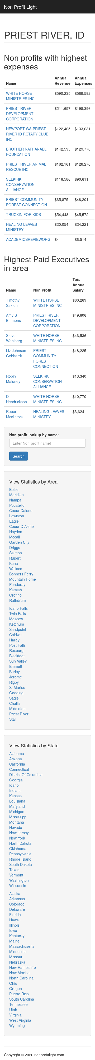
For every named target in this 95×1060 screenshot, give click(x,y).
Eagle (14, 521)
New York (17, 838)
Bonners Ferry (21, 573)
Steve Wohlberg (14, 338)
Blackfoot (17, 655)
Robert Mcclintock (14, 414)
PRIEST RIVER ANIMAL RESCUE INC (26, 166)
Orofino (15, 595)
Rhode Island (20, 859)
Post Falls (17, 645)
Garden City (19, 542)
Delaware (17, 909)
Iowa (13, 930)
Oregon (15, 988)
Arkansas (17, 898)
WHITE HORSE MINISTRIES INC (20, 96)
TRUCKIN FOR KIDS (23, 214)
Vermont (16, 875)
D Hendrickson (16, 399)
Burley (14, 671)
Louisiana (17, 801)
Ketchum (16, 624)
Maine (14, 941)
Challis (14, 703)
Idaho (14, 785)
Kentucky (17, 935)
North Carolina (21, 978)
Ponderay (17, 584)
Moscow (16, 618)
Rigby (14, 682)
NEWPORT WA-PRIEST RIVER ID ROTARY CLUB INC (27, 134)
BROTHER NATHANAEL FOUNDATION (26, 151)
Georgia (16, 779)
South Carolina (21, 999)
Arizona (15, 758)
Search (19, 456)
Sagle (14, 698)
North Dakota (20, 843)
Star (12, 719)
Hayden (15, 531)
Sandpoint (17, 629)
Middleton (17, 708)
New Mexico (19, 972)
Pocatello (17, 505)
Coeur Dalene (20, 510)
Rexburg (16, 650)
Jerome (15, 676)
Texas (14, 869)
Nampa (15, 500)
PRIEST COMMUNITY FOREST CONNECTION (26, 202)
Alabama (16, 753)
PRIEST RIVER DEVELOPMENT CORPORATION (20, 113)
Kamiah (15, 589)
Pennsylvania (20, 853)
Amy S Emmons (13, 317)
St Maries (17, 687)
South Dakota (20, 864)
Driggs (14, 547)
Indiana (15, 790)
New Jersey (19, 832)
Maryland (17, 806)
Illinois (14, 925)
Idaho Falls (18, 608)
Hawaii (14, 919)
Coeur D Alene (21, 526)
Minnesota (18, 951)
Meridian (16, 494)
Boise (13, 489)
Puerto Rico (19, 993)
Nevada (15, 827)
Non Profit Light (20, 6)
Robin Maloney (13, 378)
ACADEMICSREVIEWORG (28, 239)
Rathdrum (17, 600)
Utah (13, 1009)
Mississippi (18, 816)
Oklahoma (17, 848)
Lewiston (16, 515)
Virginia (15, 1014)
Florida (15, 914)
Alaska (14, 893)
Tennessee (18, 1004)
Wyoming (17, 1025)
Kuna (13, 563)
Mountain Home (22, 579)
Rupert (15, 558)
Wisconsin (17, 885)
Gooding (16, 692)
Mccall (14, 537)
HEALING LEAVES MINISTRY (21, 227)
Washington (19, 880)
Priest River (18, 713)
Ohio (13, 983)
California (17, 764)
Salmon (15, 552)
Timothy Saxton (13, 302)
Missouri (16, 956)
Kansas (15, 795)
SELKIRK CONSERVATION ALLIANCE (20, 184)
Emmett (15, 666)
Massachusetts (21, 946)
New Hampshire (22, 967)
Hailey (14, 639)
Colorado (17, 904)
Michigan (16, 811)
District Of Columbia (25, 774)
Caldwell (16, 634)
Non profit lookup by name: (34, 434)
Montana (16, 822)
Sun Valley (18, 661)
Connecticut (19, 769)
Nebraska (17, 962)
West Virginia (20, 1020)
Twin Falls (17, 613)
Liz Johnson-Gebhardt (16, 353)
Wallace (15, 568)
